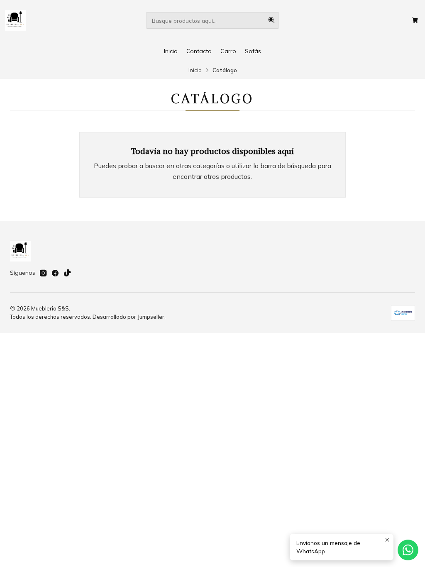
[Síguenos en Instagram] (43, 273)
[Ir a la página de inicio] (15, 20)
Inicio (171, 51)
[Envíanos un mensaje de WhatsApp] (408, 550)
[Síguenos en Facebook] (55, 273)
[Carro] (415, 20)
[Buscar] (271, 20)
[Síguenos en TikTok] (67, 273)
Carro (228, 51)
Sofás (253, 51)
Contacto (199, 51)
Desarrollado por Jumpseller (128, 316)
